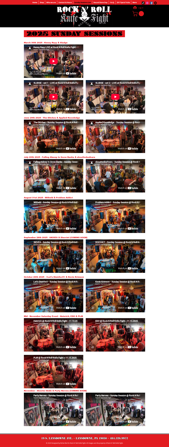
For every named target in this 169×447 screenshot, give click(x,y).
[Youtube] (155, 3)
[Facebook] (151, 3)
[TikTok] (143, 3)
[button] (138, 13)
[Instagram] (147, 3)
